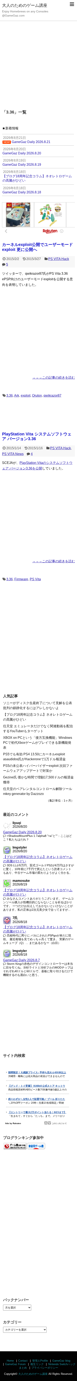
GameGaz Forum (15, 1364)
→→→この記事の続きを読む (53, 377)
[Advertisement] (38, 63)
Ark (16, 395)
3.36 (9, 395)
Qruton (37, 395)
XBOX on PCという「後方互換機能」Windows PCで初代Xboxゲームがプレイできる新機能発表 (37, 742)
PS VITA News (13, 454)
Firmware (21, 579)
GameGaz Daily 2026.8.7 (21, 960)
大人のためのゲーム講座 (24, 5)
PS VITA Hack (58, 259)
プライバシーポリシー (44, 1367)
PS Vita (35, 579)
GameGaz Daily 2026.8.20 (22, 832)
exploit (25, 395)
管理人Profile (40, 1360)
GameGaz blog (61, 1360)
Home (10, 1360)
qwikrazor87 (52, 395)
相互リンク (37, 1364)
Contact (23, 1360)
